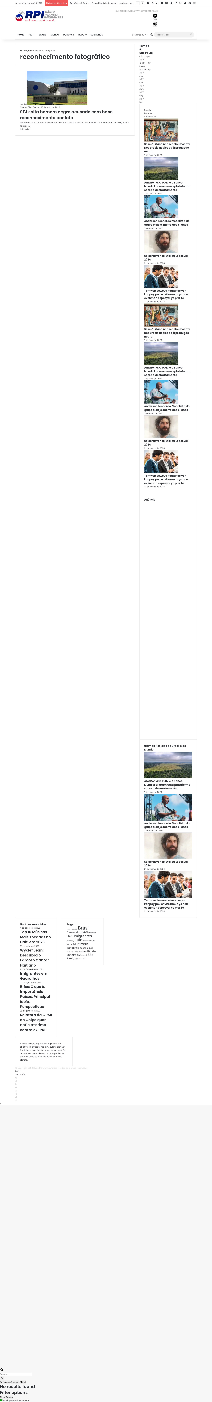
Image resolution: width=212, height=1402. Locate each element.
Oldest (23, 1382)
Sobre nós (96, 34)
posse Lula (72, 951)
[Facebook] (16, 1077)
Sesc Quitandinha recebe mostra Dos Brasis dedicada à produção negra (167, 147)
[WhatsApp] (16, 1100)
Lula (78, 939)
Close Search (6, 1397)
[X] (16, 1081)
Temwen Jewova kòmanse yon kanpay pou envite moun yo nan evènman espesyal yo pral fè (166, 294)
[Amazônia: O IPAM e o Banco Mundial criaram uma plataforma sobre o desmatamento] (161, 179)
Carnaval (72, 932)
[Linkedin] (16, 1084)
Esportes (92, 933)
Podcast (68, 34)
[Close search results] (2, 1378)
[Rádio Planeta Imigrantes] (44, 16)
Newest (15, 1382)
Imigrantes (83, 936)
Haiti (31, 34)
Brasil (42, 34)
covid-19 (84, 932)
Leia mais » (25, 129)
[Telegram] (16, 1094)
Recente (148, 113)
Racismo (83, 951)
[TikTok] (16, 1097)
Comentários (150, 116)
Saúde (80, 955)
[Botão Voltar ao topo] (0, 1103)
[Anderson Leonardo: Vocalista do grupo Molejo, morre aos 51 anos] (161, 217)
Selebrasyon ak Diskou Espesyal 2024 (166, 257)
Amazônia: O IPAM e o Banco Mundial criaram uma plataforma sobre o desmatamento (111, 3)
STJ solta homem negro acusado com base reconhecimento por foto (66, 115)
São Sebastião (80, 959)
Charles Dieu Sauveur (30, 107)
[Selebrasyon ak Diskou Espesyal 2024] (161, 252)
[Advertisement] (168, 618)
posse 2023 (86, 948)
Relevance (5, 1382)
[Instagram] (16, 1090)
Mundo (55, 34)
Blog (81, 34)
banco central (72, 929)
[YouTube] (16, 1087)
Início (24, 50)
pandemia (73, 947)
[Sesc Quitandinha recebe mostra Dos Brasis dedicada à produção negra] (161, 140)
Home (21, 34)
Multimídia (81, 944)
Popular (147, 110)
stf (85, 955)
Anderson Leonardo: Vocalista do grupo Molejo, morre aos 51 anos (166, 223)
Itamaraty (70, 941)
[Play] (155, 16)
